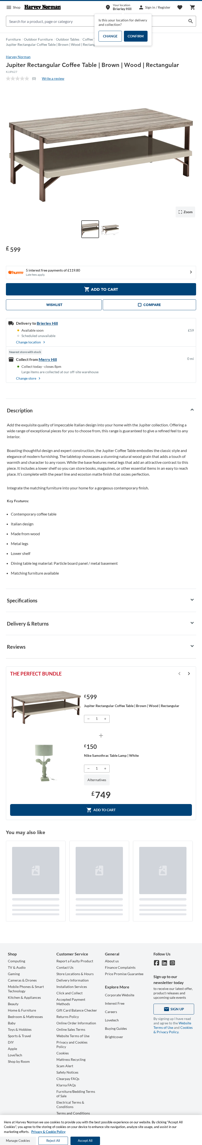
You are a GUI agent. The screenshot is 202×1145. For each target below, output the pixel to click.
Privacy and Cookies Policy (71, 1044)
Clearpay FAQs (67, 1079)
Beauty (13, 1004)
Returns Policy (67, 1017)
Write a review (53, 78)
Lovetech (112, 1020)
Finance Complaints (120, 967)
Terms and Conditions (73, 1113)
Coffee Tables (93, 39)
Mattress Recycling (70, 1059)
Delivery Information (72, 980)
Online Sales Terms (70, 1029)
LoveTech (15, 1055)
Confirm (136, 36)
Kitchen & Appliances (24, 997)
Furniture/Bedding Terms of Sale (75, 1093)
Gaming (14, 974)
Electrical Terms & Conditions (70, 1104)
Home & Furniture (22, 1010)
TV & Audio (17, 967)
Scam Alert (64, 1066)
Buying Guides (116, 1028)
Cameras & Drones (22, 980)
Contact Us (64, 967)
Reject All (53, 1141)
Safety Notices (67, 1072)
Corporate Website (119, 995)
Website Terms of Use (72, 1036)
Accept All (85, 1141)
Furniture (13, 39)
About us (112, 961)
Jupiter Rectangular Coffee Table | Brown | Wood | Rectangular (53, 44)
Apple (12, 1049)
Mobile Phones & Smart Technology (26, 988)
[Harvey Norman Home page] (42, 7)
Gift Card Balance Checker (76, 1010)
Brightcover (114, 1037)
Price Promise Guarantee (124, 974)
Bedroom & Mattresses (25, 1017)
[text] (13, 249)
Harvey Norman (18, 57)
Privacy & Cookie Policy (48, 1132)
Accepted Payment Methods (70, 1001)
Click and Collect (69, 993)
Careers (111, 1012)
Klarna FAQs (66, 1085)
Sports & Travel (19, 1036)
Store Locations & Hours (75, 974)
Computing (16, 961)
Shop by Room (19, 1061)
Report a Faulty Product (74, 961)
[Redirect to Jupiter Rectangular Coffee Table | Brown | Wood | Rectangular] (46, 707)
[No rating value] (19, 78)
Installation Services (71, 986)
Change (110, 36)
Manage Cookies (18, 1141)
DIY (11, 1042)
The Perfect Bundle (36, 674)
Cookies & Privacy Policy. (173, 1029)
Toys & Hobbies (20, 1029)
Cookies (62, 1053)
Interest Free (114, 1003)
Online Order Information (76, 1023)
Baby (12, 1023)
